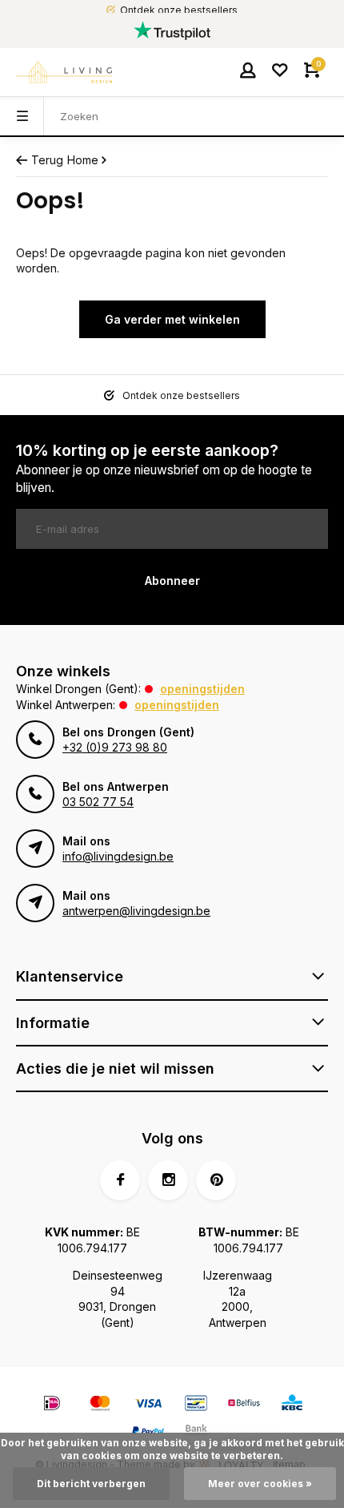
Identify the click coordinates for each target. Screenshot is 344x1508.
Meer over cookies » (260, 1484)
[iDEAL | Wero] (52, 1405)
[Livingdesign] (64, 72)
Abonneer (172, 580)
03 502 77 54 (98, 801)
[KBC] (292, 1405)
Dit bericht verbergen (91, 1484)
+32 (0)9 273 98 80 (114, 747)
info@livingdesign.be (118, 856)
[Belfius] (244, 1405)
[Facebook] (120, 1180)
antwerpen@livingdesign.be (136, 910)
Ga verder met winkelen (172, 319)
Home (82, 160)
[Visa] (148, 1405)
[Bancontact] (196, 1405)
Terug (47, 160)
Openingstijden (202, 689)
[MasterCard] (100, 1405)
